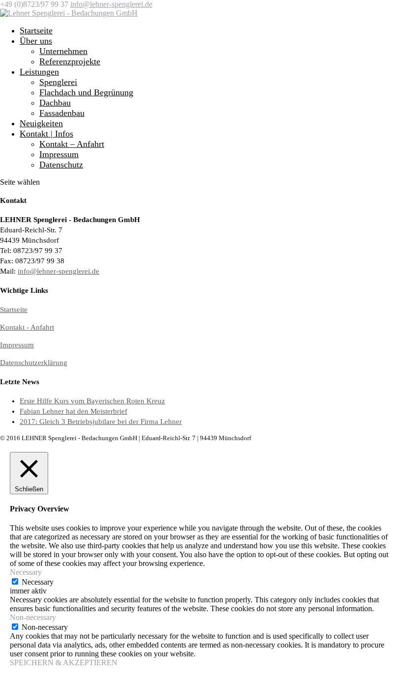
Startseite (36, 30)
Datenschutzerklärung (33, 363)
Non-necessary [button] (33, 617)
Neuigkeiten (41, 123)
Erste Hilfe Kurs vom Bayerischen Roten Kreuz (92, 401)
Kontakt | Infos (46, 134)
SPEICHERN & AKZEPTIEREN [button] (63, 662)
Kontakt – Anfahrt (71, 144)
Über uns (36, 41)
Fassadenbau (62, 113)
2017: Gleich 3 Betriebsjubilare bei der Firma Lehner (101, 421)
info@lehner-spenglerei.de (58, 271)
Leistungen (39, 72)
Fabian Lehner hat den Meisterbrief (73, 411)
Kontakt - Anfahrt (27, 327)
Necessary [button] (26, 572)
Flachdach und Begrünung (86, 92)
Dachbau (55, 103)
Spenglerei (58, 82)
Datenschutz (61, 164)
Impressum (59, 154)
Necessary (38, 582)
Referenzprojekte (69, 61)
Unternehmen (63, 51)
